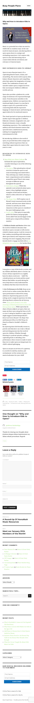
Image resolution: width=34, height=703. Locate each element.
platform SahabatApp (13, 425)
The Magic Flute (11, 199)
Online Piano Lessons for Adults (13, 695)
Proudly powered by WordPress (22, 700)
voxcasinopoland (9, 562)
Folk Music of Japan (12, 186)
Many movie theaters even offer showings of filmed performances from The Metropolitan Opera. (17, 305)
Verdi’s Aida (10, 212)
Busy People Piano (12, 6)
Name (5, 483)
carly (6, 401)
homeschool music (15, 403)
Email (5, 491)
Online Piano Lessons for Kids (12, 691)
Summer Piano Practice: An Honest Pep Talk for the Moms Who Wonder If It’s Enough (16, 638)
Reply (4, 440)
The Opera (9, 168)
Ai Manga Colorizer (10, 554)
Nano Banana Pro (9, 549)
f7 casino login (9, 567)
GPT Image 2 (8, 558)
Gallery (20, 401)
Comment (6, 459)
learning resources (26, 403)
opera (4, 405)
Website (5, 499)
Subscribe (17, 369)
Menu (29, 5)
